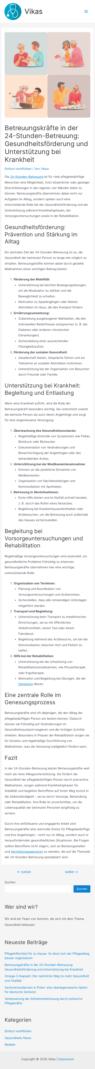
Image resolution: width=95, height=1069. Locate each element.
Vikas (34, 11)
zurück (24, 872)
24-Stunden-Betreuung (26, 176)
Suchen (10, 882)
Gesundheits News (18, 1038)
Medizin (10, 1044)
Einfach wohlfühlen (18, 168)
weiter (71, 872)
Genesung (25, 684)
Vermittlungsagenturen (27, 851)
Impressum (66, 1059)
